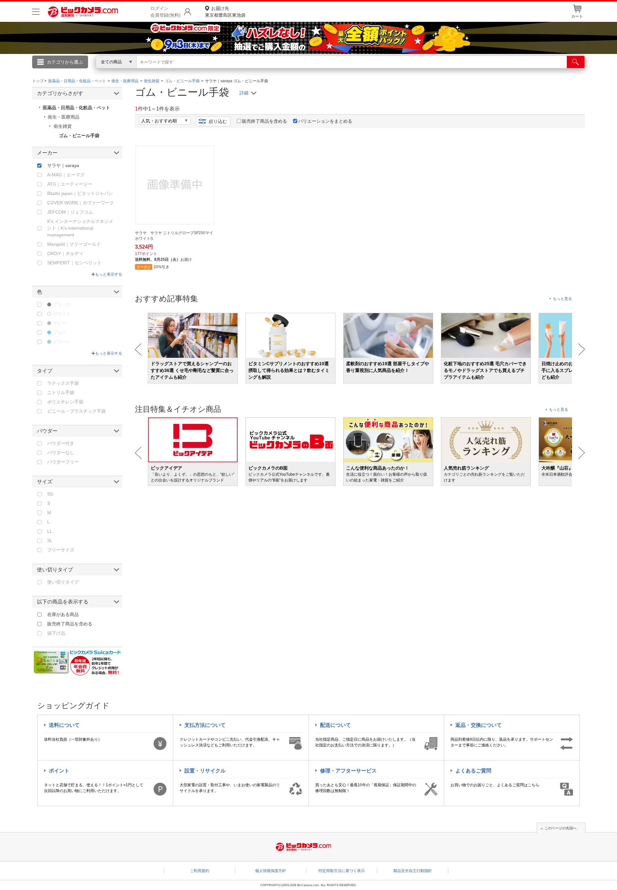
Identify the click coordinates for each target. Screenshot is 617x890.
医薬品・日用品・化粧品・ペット (76, 107)
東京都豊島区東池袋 (225, 12)
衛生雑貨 (63, 126)
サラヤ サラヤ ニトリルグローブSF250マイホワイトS (174, 236)
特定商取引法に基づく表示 (341, 870)
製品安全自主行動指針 (412, 870)
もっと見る (562, 298)
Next (581, 349)
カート (577, 16)
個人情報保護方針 (270, 870)
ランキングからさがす (282, 71)
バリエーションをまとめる (325, 121)
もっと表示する (108, 274)
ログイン (170, 72)
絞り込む (218, 121)
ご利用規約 (199, 870)
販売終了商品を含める (264, 121)
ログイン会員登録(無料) (165, 12)
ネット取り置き (391, 71)
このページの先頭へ (561, 828)
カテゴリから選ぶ (65, 62)
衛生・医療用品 (63, 116)
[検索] (576, 62)
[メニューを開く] (36, 12)
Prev (138, 349)
